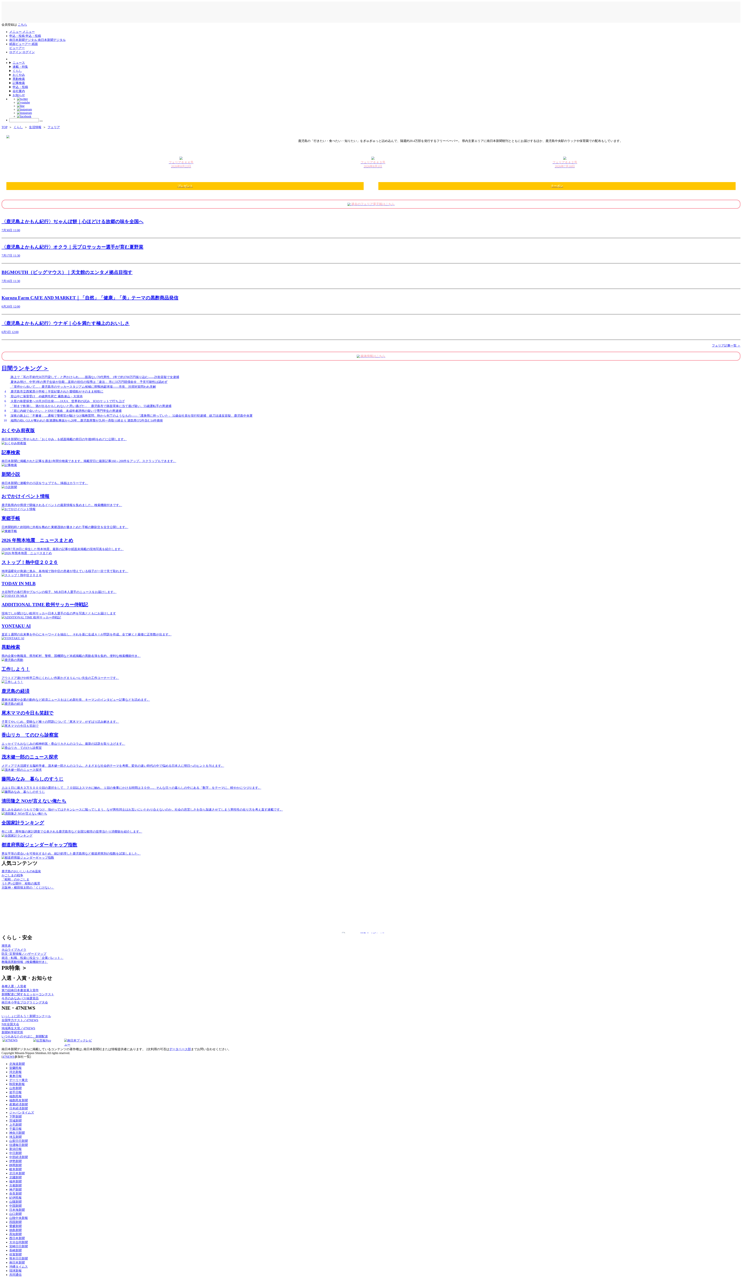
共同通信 (15, 1274)
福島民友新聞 (18, 1100)
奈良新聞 (15, 1193)
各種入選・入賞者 (14, 986)
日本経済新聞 (18, 1108)
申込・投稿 (20, 87)
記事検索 (19, 83)
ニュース (19, 62)
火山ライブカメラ (14, 949)
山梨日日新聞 (18, 1141)
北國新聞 (15, 1177)
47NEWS (8, 1056)
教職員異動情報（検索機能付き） (25, 962)
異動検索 (19, 79)
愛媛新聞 (15, 1226)
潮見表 (6, 945)
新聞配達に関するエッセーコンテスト (28, 994)
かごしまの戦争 (12, 875)
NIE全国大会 (10, 1024)
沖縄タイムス (18, 1266)
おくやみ (19, 74)
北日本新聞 (17, 1173)
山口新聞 (15, 1214)
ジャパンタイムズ (21, 1112)
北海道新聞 (17, 1063)
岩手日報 (15, 1092)
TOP (4, 127)
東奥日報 (15, 1076)
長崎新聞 (15, 1250)
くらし (17, 70)
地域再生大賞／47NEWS (18, 1028)
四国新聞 (15, 1222)
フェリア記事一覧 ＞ (726, 345)
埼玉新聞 (15, 1136)
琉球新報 (15, 1270)
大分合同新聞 (18, 1242)
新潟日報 (15, 1149)
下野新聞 (15, 1116)
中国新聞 (15, 1205)
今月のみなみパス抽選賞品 (20, 998)
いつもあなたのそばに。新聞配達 (25, 1036)
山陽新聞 (15, 1201)
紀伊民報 (15, 1197)
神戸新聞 (15, 1189)
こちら (22, 24)
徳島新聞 (15, 1230)
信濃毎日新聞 (18, 1145)
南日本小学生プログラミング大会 (25, 1002)
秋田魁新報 (17, 1084)
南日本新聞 (17, 1262)
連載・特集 (20, 66)
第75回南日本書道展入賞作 (20, 990)
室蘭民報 (15, 1068)
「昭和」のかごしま (15, 879)
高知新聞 (15, 1234)
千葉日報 (15, 1128)
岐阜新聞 (15, 1169)
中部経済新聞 (18, 1157)
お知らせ (19, 95)
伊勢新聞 (15, 1161)
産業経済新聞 (18, 1104)
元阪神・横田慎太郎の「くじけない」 (28, 887)
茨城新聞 (15, 1120)
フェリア (54, 127)
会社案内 (19, 91)
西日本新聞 (17, 1238)
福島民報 (15, 1096)
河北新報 (15, 1072)
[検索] (41, 121)
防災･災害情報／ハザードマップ (24, 953)
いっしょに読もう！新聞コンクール (26, 1016)
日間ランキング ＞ (25, 368)
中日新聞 (15, 1153)
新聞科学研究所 (12, 1032)
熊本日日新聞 (18, 1258)
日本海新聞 (17, 1209)
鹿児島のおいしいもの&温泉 (21, 871)
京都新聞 (15, 1185)
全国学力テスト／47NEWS (20, 1020)
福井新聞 (15, 1181)
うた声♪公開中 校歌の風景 (21, 883)
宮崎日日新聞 (18, 1246)
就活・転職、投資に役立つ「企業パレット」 (32, 957)
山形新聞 (15, 1088)
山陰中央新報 (18, 1218)
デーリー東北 (18, 1080)
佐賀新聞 (15, 1254)
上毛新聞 (15, 1124)
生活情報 (35, 127)
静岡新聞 (15, 1165)
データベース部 (180, 1049)
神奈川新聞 (17, 1132)
